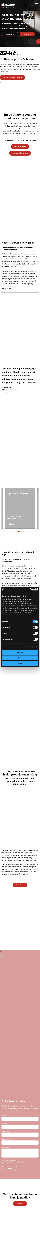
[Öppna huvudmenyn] (36, 4)
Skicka (9, 1168)
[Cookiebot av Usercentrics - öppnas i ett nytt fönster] (30, 589)
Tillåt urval (20, 658)
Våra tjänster (10, 34)
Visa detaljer (30, 646)
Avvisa (20, 663)
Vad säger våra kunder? (20, 153)
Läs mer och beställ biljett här (12, 77)
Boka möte (27, 34)
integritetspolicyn (20, 1162)
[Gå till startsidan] (8, 4)
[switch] (35, 627)
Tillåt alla (20, 652)
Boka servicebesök (20, 146)
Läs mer (12, 524)
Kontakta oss (20, 885)
